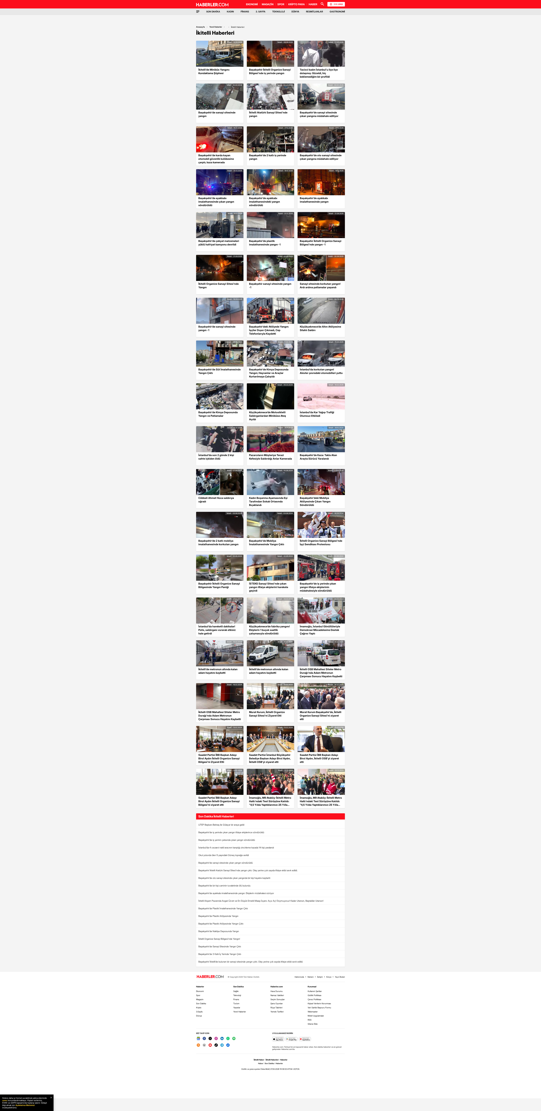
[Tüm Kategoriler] (197, 11)
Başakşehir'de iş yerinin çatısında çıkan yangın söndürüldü (226, 840)
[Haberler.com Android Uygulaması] (292, 1039)
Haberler (200, 986)
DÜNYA (295, 11)
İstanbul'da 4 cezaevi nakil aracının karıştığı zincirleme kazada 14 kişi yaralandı (236, 847)
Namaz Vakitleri (277, 995)
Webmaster (313, 1011)
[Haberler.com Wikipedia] (204, 1045)
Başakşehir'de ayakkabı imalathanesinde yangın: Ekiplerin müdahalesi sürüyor (236, 893)
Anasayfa (200, 27)
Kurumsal (312, 986)
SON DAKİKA (213, 11)
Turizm (236, 1003)
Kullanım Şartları (315, 991)
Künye (328, 977)
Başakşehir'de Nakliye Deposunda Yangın (218, 931)
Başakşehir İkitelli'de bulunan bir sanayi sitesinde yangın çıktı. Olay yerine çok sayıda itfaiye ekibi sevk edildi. (250, 961)
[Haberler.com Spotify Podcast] (234, 1038)
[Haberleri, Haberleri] (224, 27)
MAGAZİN (267, 4)
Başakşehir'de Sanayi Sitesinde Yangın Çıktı (219, 946)
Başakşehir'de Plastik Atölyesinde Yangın (218, 916)
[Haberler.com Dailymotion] (228, 1045)
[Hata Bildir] (265, 1069)
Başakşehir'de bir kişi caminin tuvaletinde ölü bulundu (224, 885)
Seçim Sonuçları (277, 999)
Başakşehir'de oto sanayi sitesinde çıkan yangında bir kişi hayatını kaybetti (234, 878)
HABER (313, 4)
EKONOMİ (252, 4)
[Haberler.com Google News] (198, 1038)
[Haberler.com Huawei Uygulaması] (305, 1039)
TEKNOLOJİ (278, 11)
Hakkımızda (299, 977)
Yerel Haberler (215, 27)
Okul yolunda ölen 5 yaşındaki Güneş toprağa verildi (223, 855)
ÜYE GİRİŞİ (338, 4)
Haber (260, 1063)
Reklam (311, 977)
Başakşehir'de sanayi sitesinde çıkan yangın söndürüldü (225, 862)
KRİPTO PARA (296, 4)
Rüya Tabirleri (276, 1007)
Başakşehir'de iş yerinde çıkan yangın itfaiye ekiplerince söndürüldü (231, 832)
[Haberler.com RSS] (198, 1045)
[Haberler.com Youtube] (210, 1045)
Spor (198, 995)
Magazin (199, 999)
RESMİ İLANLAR (314, 11)
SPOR (280, 4)
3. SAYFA (260, 11)
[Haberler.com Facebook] (204, 1038)
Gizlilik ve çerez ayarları (250, 1069)
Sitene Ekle (313, 1024)
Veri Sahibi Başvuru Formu (319, 1007)
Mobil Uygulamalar (316, 1015)
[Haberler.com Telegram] (222, 1045)
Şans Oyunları (276, 1003)
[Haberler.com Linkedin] (222, 1038)
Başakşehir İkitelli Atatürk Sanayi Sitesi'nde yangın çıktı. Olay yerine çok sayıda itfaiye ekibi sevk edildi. (248, 870)
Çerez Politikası (314, 999)
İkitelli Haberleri (237, 27)
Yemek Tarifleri (277, 1011)
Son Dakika (201, 1003)
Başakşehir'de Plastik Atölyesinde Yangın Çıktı (220, 923)
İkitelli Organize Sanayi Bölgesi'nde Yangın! (219, 938)
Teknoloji (237, 995)
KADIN (230, 11)
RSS (309, 1020)
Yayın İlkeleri (340, 977)
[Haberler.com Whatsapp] (228, 1038)
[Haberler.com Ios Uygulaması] (278, 1039)
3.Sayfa (199, 1011)
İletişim (320, 977)
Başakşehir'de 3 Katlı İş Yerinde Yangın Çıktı (219, 954)
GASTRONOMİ (337, 11)
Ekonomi (200, 991)
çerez (4, 1100)
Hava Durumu (276, 991)
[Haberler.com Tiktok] (216, 1045)
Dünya (199, 1015)
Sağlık (236, 991)
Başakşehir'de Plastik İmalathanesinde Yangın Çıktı (223, 908)
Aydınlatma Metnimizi (25, 1105)
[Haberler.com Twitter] (210, 1038)
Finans (236, 999)
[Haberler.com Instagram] (216, 1038)
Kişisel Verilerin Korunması (319, 1003)
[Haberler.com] (210, 976)
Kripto (198, 1007)
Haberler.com (276, 986)
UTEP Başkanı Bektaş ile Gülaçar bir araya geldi (221, 824)
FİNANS (245, 11)
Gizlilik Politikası (314, 995)
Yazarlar (236, 1007)
